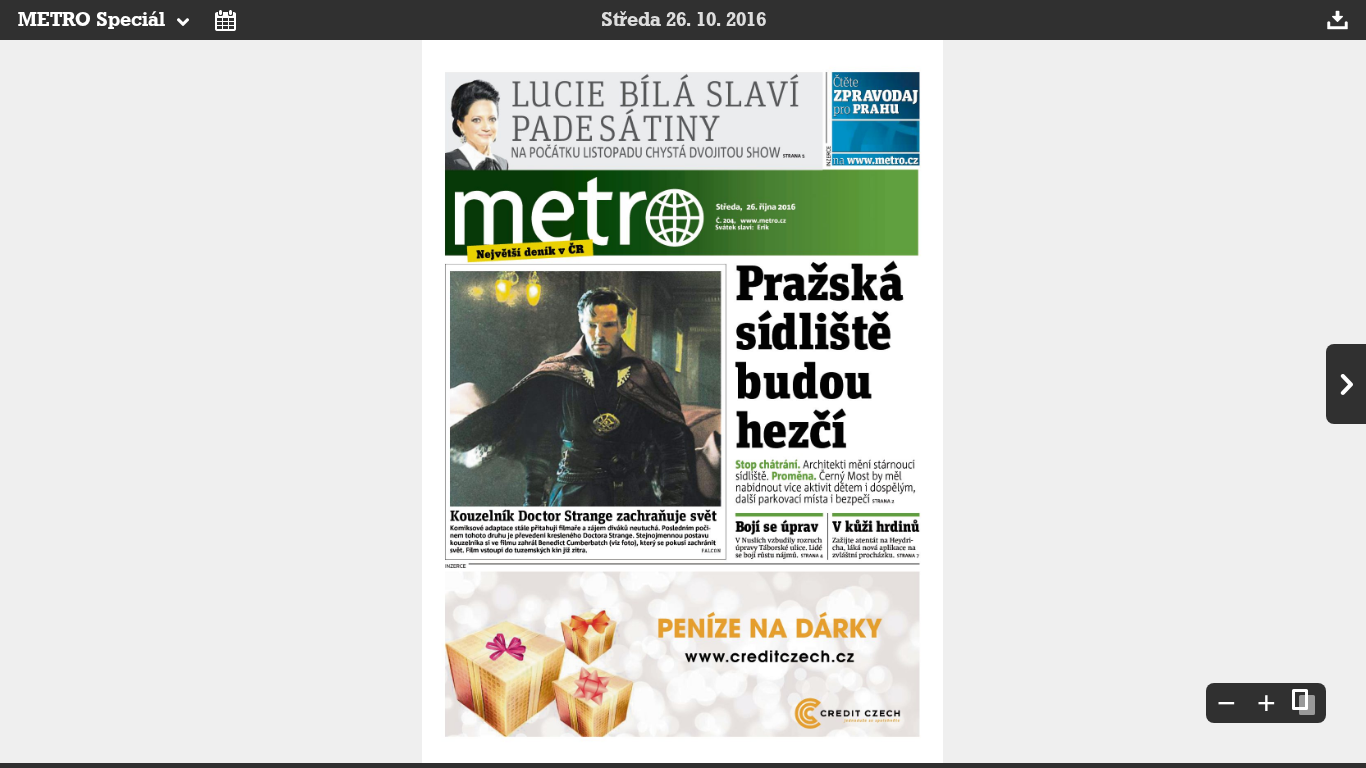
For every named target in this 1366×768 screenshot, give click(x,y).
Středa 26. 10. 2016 (683, 20)
